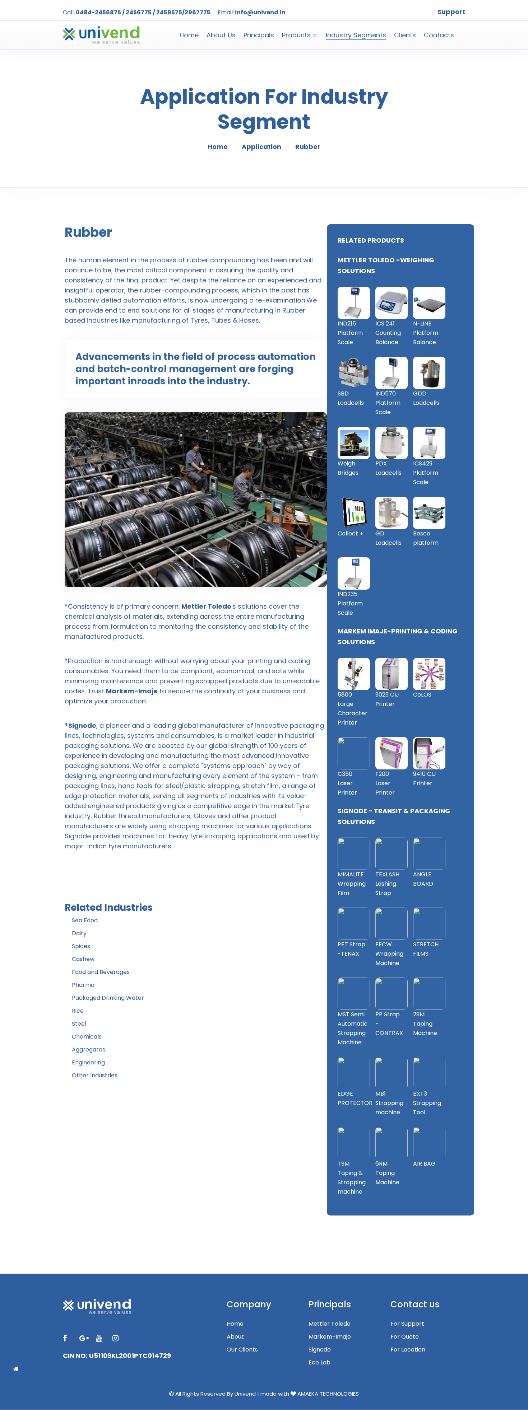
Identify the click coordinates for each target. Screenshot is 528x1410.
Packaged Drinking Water (108, 998)
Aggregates (88, 1049)
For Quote (404, 1336)
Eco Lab (319, 1362)
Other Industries (94, 1075)
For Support (407, 1324)
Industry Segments (356, 35)
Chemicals (87, 1036)
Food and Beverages (101, 972)
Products (296, 35)
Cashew (83, 959)
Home (189, 35)
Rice (78, 1011)
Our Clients (242, 1349)
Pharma (83, 985)
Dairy (79, 933)
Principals (259, 35)
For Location (407, 1349)
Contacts (439, 35)
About (235, 1336)
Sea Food (85, 920)
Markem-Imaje (330, 1336)
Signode (320, 1349)
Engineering (88, 1062)
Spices (81, 946)
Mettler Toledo (330, 1324)
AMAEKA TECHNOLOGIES (328, 1393)
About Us (221, 35)
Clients (405, 35)
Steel (79, 1024)
